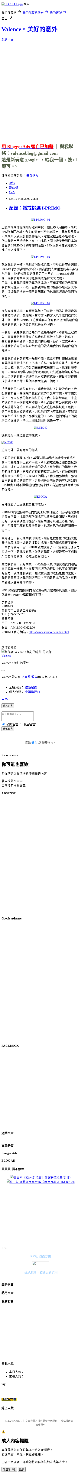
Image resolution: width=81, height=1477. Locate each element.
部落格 (13, 187)
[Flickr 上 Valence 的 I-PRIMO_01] (40, 219)
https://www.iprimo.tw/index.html (49, 632)
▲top (5, 698)
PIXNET (17, 1420)
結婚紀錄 (31, 687)
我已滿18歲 (9, 1469)
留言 (34, 676)
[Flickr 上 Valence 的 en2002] (7, 442)
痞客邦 (26, 676)
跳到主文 (8, 39)
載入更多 (8, 705)
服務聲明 (40, 1424)
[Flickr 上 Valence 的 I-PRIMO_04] (40, 257)
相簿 (12, 183)
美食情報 (32, 175)
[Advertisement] (40, 91)
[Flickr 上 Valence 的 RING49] (40, 427)
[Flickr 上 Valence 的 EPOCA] (40, 496)
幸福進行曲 (32, 692)
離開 (21, 1469)
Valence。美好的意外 (29, 29)
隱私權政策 (67, 1420)
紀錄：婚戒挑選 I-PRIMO (35, 208)
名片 (12, 192)
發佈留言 (8, 728)
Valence (6, 655)
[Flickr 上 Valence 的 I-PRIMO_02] (40, 303)
